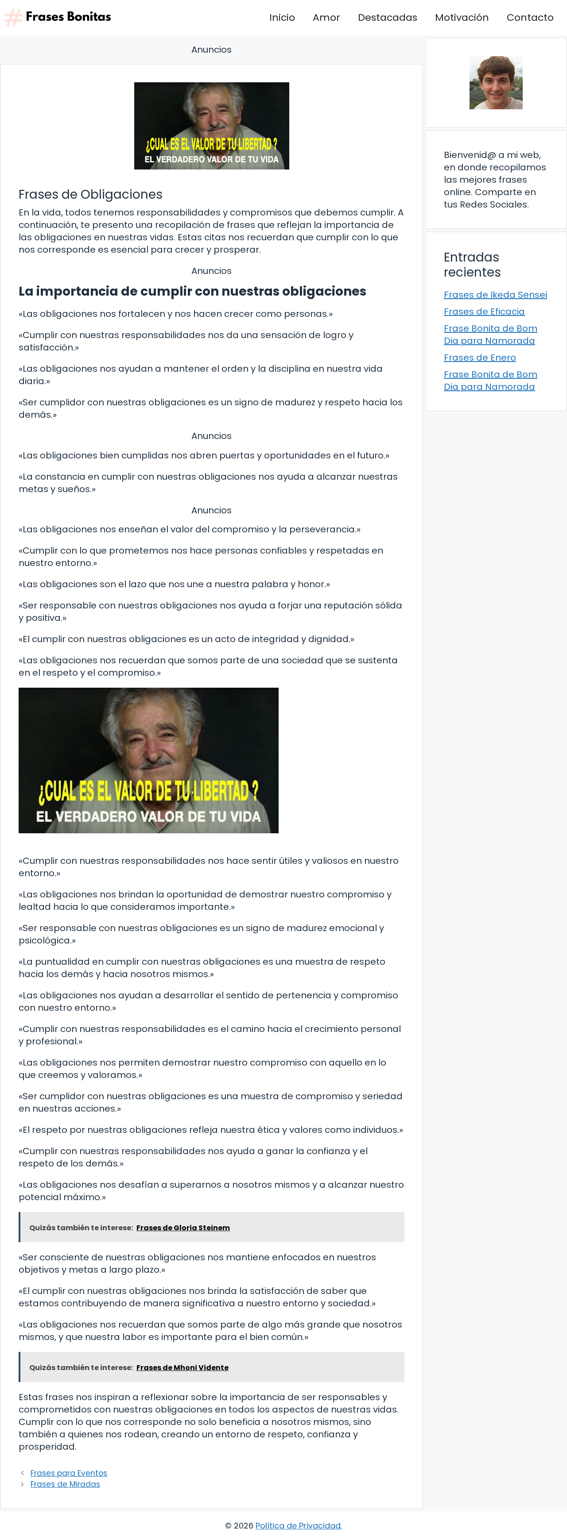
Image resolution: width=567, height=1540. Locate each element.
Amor (326, 17)
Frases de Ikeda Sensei (495, 295)
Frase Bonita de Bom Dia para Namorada (490, 334)
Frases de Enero (480, 357)
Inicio (282, 17)
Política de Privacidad (298, 1525)
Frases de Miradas (65, 1484)
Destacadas (387, 17)
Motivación (462, 17)
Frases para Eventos (69, 1473)
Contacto (530, 17)
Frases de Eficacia (484, 311)
